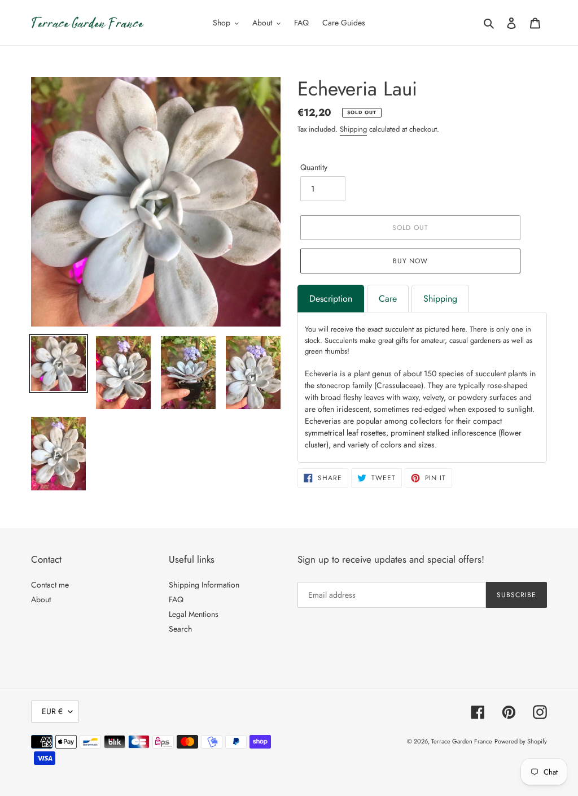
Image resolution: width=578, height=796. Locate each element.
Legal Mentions (193, 614)
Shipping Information (204, 584)
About (41, 599)
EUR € (52, 711)
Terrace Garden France (461, 741)
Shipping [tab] (440, 298)
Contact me (50, 584)
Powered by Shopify (520, 741)
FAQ (176, 599)
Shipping (353, 129)
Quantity (313, 167)
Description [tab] (330, 298)
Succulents (341, 340)
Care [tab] (388, 298)
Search (180, 628)
